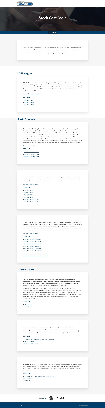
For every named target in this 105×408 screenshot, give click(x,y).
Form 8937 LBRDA (28, 190)
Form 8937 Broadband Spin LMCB (32, 244)
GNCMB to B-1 (28, 306)
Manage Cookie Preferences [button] (83, 405)
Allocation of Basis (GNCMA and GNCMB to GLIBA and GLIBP (39, 339)
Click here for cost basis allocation (31, 94)
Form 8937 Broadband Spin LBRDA (32, 241)
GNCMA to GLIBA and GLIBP (31, 341)
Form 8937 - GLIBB (29, 102)
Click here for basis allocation (30, 145)
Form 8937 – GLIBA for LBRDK (31, 152)
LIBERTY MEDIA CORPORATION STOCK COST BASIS (35, 255)
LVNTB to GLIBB (28, 380)
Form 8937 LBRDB (28, 192)
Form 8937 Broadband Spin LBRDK (32, 250)
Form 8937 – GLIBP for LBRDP (31, 156)
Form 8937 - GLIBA (29, 100)
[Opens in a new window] (51, 398)
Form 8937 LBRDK (28, 195)
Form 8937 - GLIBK (29, 104)
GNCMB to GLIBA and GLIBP (31, 343)
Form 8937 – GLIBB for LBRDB (31, 154)
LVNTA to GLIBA (28, 378)
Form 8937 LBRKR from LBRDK (31, 201)
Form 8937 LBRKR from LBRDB (31, 199)
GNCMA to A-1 (28, 304)
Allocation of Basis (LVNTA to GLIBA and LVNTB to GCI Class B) (39, 376)
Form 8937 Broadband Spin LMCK (32, 248)
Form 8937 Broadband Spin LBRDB (32, 246)
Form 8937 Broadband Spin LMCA (32, 239)
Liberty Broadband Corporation (24, 405)
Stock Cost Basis (52, 32)
